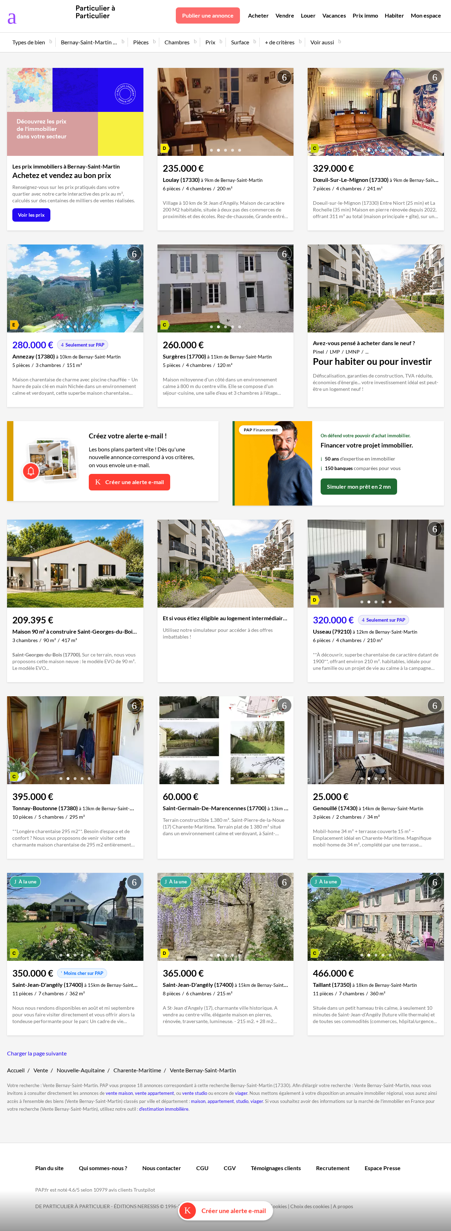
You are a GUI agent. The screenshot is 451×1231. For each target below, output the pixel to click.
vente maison (119, 1093)
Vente (40, 1070)
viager (241, 1093)
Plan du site (49, 1168)
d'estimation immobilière (164, 1109)
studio (242, 1101)
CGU (202, 1168)
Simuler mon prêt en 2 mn (359, 486)
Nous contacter (161, 1168)
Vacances (334, 15)
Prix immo (365, 15)
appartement (221, 1101)
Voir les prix (31, 215)
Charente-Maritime (137, 1070)
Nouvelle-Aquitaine (81, 1070)
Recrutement (333, 1168)
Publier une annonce (208, 15)
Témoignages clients (276, 1168)
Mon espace (426, 15)
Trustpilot (144, 1190)
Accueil (16, 1070)
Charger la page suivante (37, 1053)
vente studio (194, 1093)
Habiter (394, 15)
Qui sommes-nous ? (103, 1168)
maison (198, 1101)
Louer (308, 15)
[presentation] (164, 114)
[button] (211, 147)
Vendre (285, 15)
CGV (230, 1168)
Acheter (258, 15)
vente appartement (154, 1093)
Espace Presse (383, 1168)
